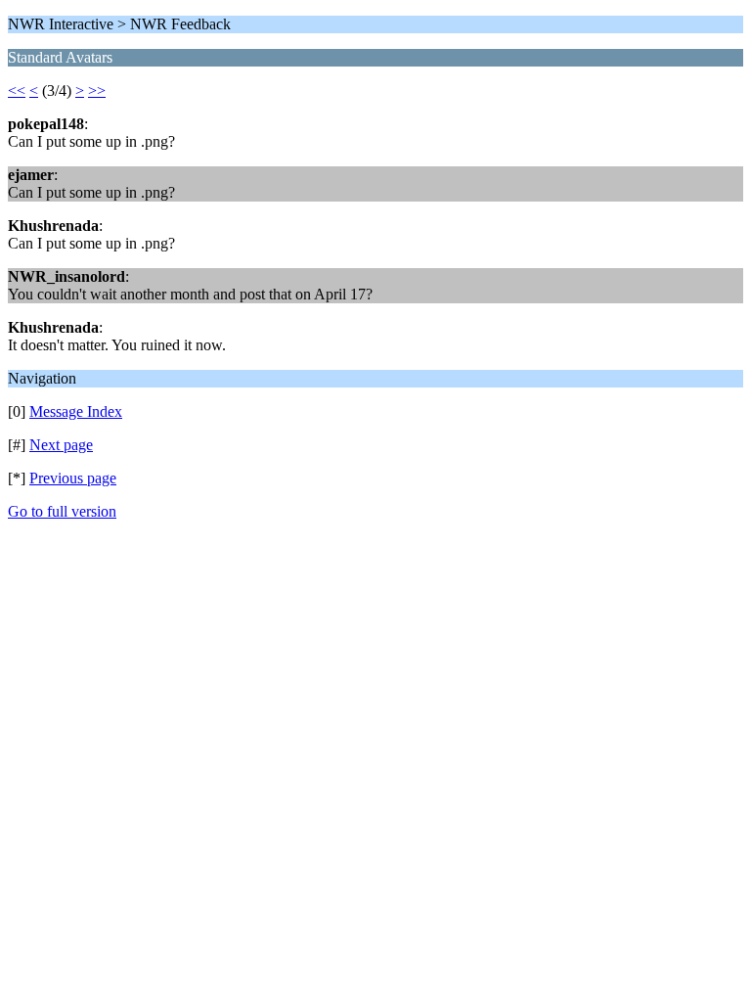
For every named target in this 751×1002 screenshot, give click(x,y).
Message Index (75, 411)
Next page (61, 444)
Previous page (72, 478)
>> (97, 90)
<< (16, 90)
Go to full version (62, 511)
